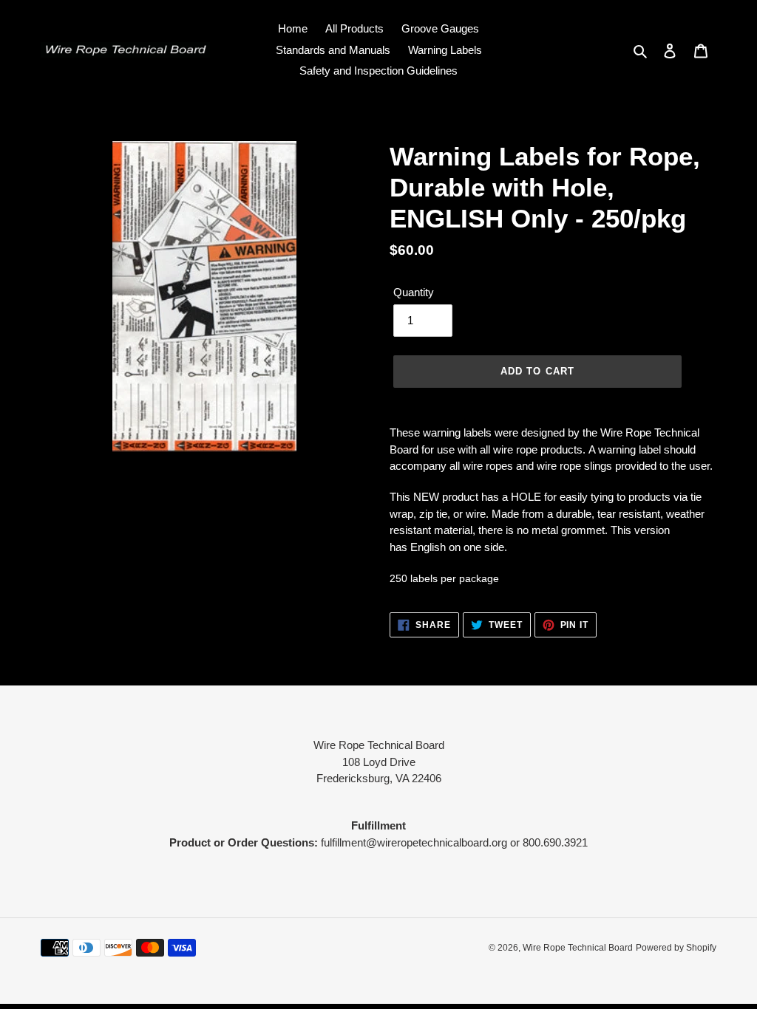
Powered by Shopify (676, 948)
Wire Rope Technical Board (578, 948)
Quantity (413, 292)
